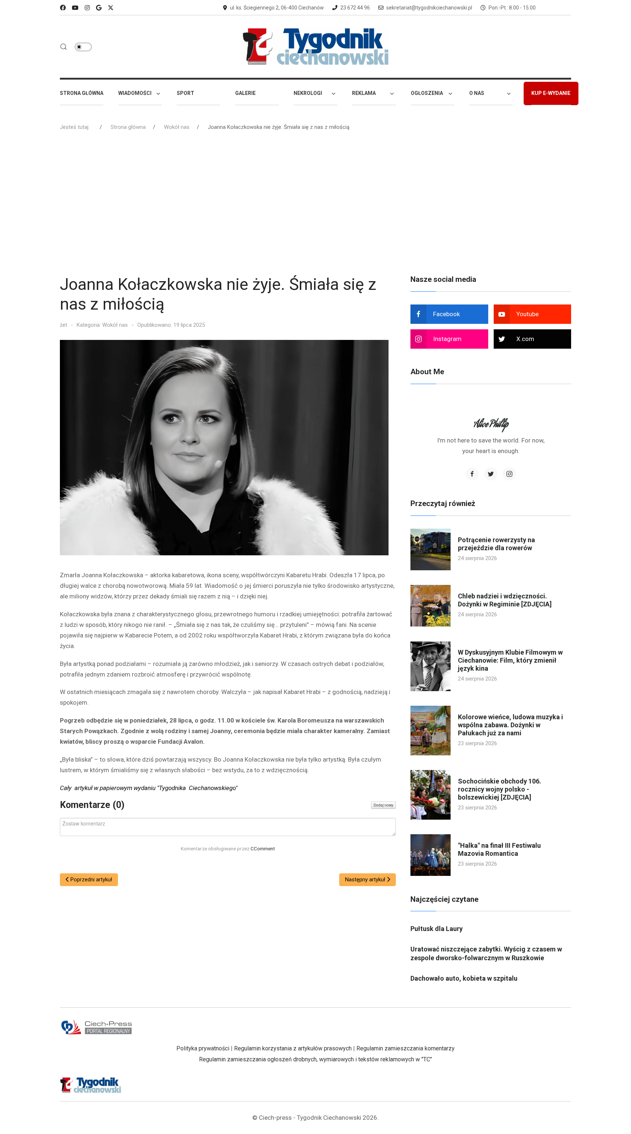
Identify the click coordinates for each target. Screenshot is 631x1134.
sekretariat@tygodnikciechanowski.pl (429, 8)
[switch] (83, 47)
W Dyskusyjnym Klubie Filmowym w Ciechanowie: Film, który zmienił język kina (510, 660)
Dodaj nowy (383, 805)
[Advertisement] (315, 205)
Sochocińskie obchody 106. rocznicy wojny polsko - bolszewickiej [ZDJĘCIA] (499, 789)
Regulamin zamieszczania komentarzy (405, 1048)
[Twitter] (490, 473)
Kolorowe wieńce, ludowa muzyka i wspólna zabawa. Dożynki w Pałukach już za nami (510, 725)
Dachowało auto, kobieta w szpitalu (463, 978)
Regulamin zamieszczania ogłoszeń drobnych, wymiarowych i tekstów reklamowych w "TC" (315, 1059)
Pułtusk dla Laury (436, 928)
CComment (263, 848)
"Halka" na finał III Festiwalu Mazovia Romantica (499, 849)
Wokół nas (115, 325)
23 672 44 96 (355, 8)
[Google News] (99, 7)
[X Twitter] (111, 7)
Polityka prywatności (202, 1048)
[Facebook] (63, 7)
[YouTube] (75, 7)
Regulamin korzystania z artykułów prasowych (293, 1048)
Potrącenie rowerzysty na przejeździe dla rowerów (496, 544)
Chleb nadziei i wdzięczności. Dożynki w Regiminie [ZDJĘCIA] (505, 600)
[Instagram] (87, 7)
